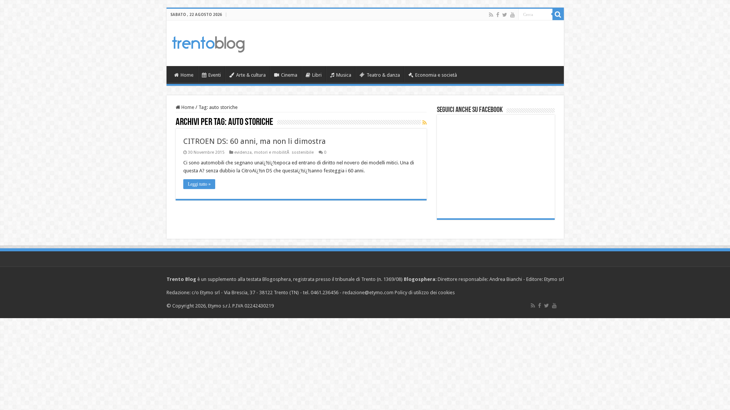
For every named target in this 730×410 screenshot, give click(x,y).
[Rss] (491, 14)
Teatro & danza (383, 75)
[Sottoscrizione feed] (424, 123)
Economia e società (436, 75)
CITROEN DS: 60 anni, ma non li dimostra (254, 141)
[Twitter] (504, 14)
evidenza (243, 152)
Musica (343, 75)
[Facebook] (497, 14)
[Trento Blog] (208, 43)
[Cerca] (558, 14)
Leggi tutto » (199, 184)
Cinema (289, 75)
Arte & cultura (251, 75)
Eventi (214, 75)
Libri (317, 75)
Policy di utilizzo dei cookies (425, 292)
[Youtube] (512, 14)
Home (187, 75)
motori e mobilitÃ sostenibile (284, 152)
